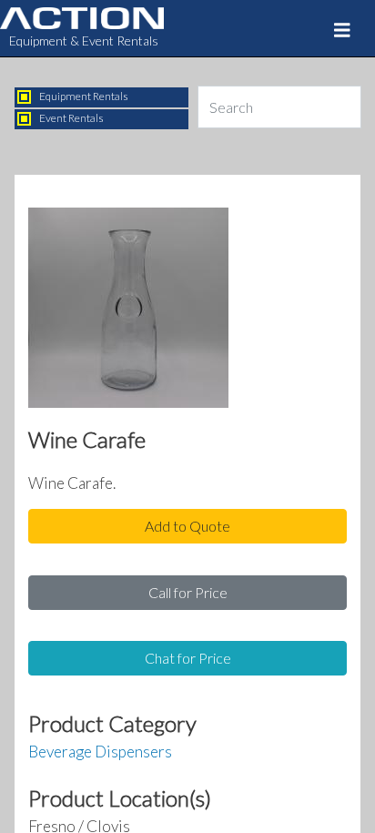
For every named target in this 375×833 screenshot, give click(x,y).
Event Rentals (71, 118)
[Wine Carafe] (128, 312)
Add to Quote (187, 525)
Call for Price (188, 592)
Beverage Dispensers (100, 751)
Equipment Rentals (83, 96)
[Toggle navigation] (342, 30)
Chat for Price (188, 657)
